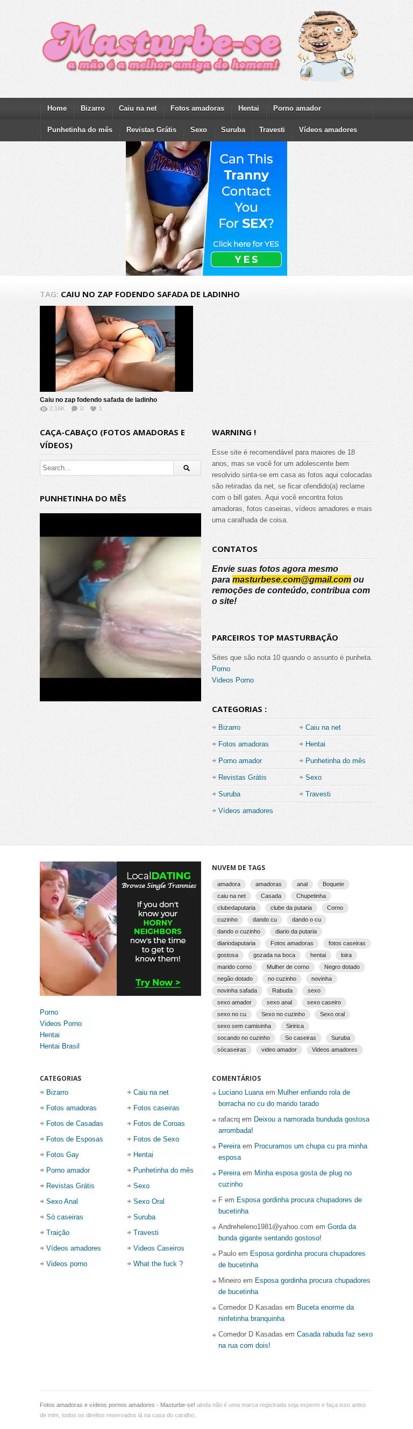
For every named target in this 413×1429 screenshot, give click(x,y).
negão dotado (235, 978)
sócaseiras (231, 1049)
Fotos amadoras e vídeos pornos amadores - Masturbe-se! (117, 1405)
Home (57, 108)
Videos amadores (335, 1049)
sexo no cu (231, 1014)
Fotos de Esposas (74, 1139)
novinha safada (237, 990)
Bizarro (93, 108)
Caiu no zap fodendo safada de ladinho (98, 400)
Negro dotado (342, 967)
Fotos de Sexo (156, 1139)
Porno (221, 669)
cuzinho (227, 919)
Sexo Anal (62, 1201)
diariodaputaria (236, 943)
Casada (271, 896)
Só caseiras (64, 1217)
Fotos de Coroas (159, 1123)
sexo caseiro (324, 1002)
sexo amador (234, 1002)
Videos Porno (233, 680)
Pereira (229, 1146)
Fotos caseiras (156, 1108)
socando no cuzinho (243, 1038)
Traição (57, 1233)
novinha (321, 978)
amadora (228, 884)
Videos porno (66, 1264)
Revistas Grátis (151, 130)
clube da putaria (291, 907)
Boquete (333, 884)
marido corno (234, 967)
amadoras (268, 884)
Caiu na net (137, 108)
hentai (318, 955)
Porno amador (297, 108)
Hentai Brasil (60, 1046)
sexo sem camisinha (244, 1026)
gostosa (227, 955)
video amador (279, 1049)
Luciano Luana (241, 1092)
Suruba (233, 130)
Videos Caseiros (158, 1248)
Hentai (248, 108)
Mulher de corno (288, 967)
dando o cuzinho (238, 931)
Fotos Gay (62, 1155)
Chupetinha (311, 896)
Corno (335, 907)
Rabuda (282, 990)
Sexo (198, 130)
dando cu (265, 919)
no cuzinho (282, 978)
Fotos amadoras (197, 108)
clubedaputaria (236, 907)
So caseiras (300, 1038)
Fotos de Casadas (74, 1123)
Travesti (272, 130)
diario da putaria (296, 931)
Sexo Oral (149, 1201)
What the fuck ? (158, 1264)
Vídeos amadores (328, 130)
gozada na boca (274, 955)
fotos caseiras (347, 943)
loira (346, 955)
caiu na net (231, 896)
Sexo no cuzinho (283, 1014)
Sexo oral (332, 1014)
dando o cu (306, 919)
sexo (314, 990)
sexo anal (279, 1002)
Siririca (295, 1026)
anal (302, 884)
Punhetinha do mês (79, 130)
